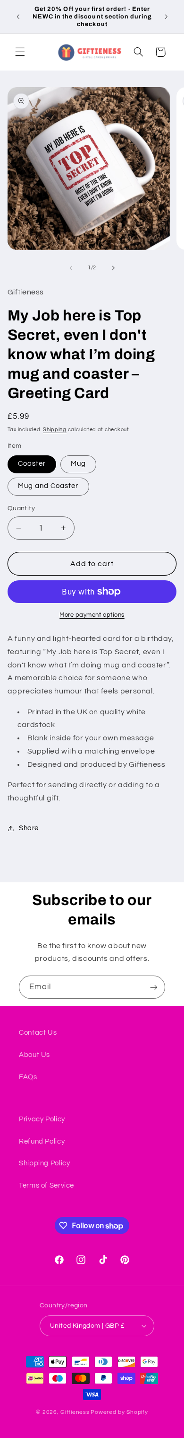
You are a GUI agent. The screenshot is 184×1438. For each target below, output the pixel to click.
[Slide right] (113, 267)
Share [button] (29, 828)
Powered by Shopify (119, 1412)
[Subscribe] (154, 987)
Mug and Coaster (48, 485)
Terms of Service (46, 1185)
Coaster (32, 463)
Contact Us (38, 1032)
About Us (34, 1054)
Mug (78, 463)
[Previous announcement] (18, 16)
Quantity (21, 508)
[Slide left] (70, 267)
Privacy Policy (42, 1119)
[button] (20, 52)
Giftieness (74, 1412)
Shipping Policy (44, 1163)
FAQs (28, 1077)
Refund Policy (42, 1141)
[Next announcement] (166, 16)
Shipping (55, 429)
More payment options (92, 615)
